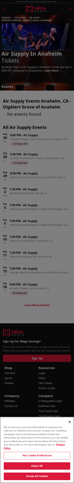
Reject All (37, 466)
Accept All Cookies (37, 476)
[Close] (70, 422)
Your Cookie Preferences (37, 455)
